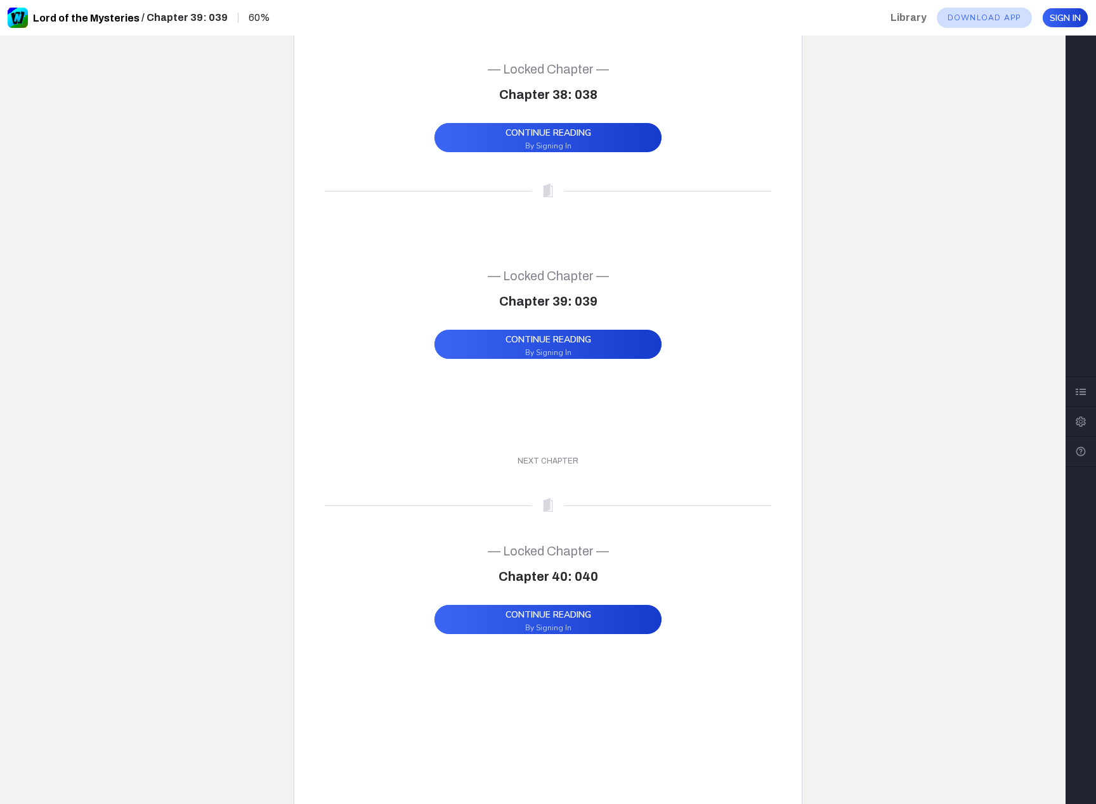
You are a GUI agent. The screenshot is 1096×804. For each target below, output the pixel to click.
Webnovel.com (18, 18)
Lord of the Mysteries (86, 18)
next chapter (548, 461)
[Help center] (1081, 451)
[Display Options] (1081, 421)
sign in (1065, 18)
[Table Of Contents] (1081, 392)
